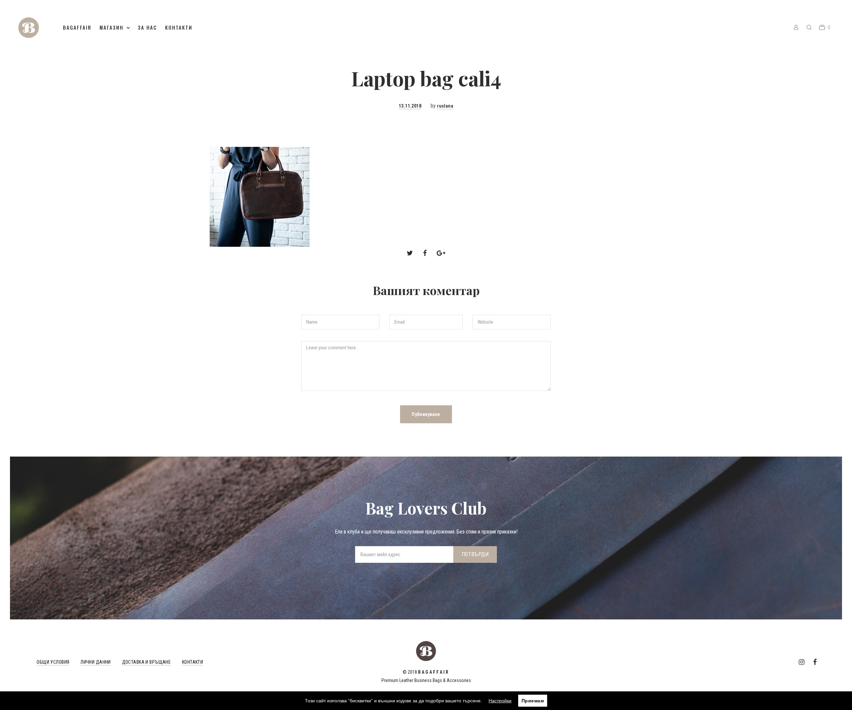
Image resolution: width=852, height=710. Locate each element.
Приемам (533, 700)
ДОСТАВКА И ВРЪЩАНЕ (146, 662)
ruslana (445, 106)
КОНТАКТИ (192, 662)
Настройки (500, 700)
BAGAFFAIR (77, 27)
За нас (147, 27)
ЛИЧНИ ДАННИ (96, 662)
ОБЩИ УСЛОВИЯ (53, 662)
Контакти (178, 27)
